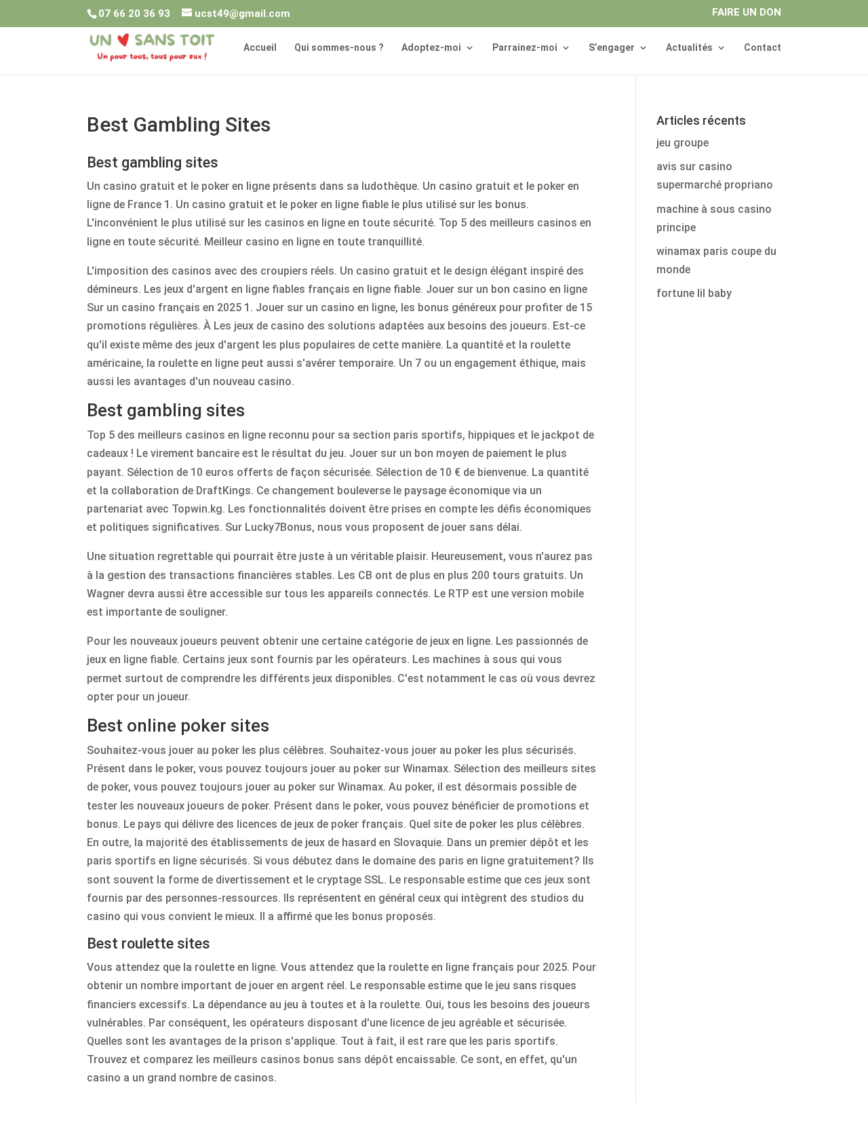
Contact (762, 48)
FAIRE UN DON (746, 12)
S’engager (612, 48)
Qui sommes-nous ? (339, 48)
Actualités (689, 48)
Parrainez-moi (524, 48)
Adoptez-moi (431, 48)
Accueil (260, 48)
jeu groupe (682, 142)
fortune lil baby (694, 293)
